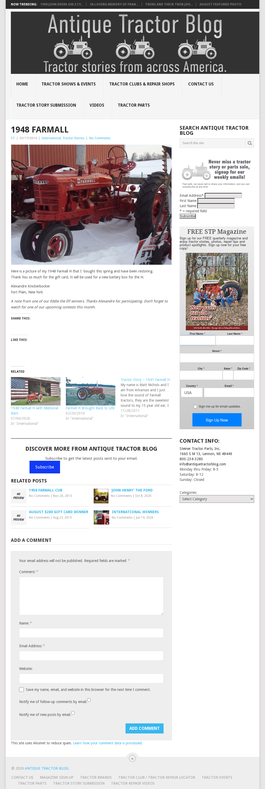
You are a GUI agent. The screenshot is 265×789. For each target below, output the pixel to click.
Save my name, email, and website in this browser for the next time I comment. (88, 690)
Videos (97, 105)
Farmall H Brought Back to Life (90, 408)
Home (22, 84)
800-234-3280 (191, 459)
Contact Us (201, 84)
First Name (188, 201)
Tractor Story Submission (46, 105)
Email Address (192, 195)
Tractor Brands (96, 777)
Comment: (28, 571)
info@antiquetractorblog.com (203, 464)
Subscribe (44, 467)
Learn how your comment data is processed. (108, 743)
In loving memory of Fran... (114, 4)
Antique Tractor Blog (46, 768)
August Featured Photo (220, 4)
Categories (188, 492)
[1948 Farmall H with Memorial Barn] (36, 391)
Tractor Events (217, 777)
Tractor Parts (134, 105)
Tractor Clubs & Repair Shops (142, 84)
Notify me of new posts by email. (45, 715)
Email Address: (32, 645)
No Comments (100, 138)
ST (13, 138)
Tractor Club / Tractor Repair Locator (156, 777)
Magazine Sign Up (56, 777)
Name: (25, 623)
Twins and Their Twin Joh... (169, 4)
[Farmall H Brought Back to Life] (90, 391)
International (51, 138)
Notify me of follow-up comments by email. (53, 702)
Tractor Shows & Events (68, 84)
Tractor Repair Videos (133, 783)
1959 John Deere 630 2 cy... (61, 4)
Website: (26, 669)
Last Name (188, 206)
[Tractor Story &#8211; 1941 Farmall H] (148, 397)
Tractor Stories (73, 138)
